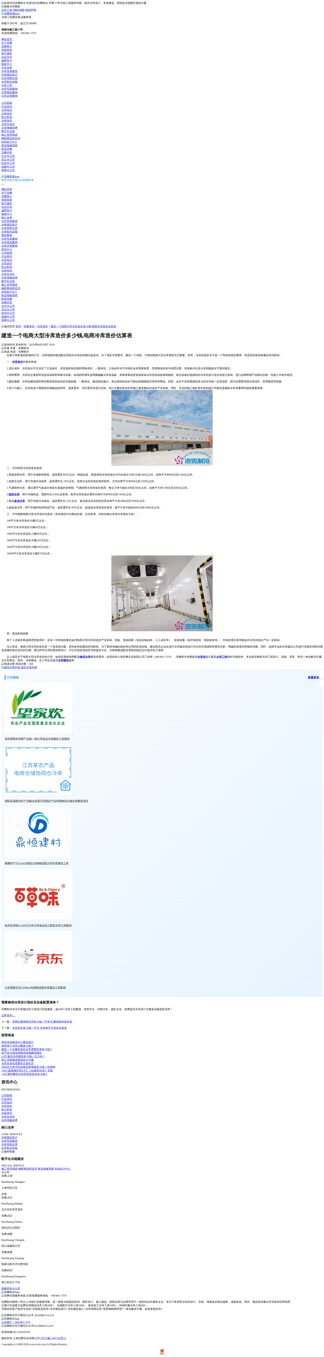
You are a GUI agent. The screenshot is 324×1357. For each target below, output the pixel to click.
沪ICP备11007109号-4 (53, 1338)
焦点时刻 (6, 117)
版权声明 (30, 10)
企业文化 (6, 57)
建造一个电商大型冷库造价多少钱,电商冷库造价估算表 (83, 326)
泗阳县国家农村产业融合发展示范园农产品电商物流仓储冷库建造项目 (46, 801)
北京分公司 (8, 156)
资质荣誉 (6, 50)
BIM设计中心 (9, 142)
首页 (18, 326)
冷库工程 (6, 10)
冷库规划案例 (9, 92)
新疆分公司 (8, 170)
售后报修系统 (9, 145)
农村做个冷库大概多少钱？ (17, 1045)
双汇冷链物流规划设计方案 (17, 1059)
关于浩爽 (6, 42)
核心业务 (6, 217)
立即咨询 (8, 1015)
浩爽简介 (6, 46)
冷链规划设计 (9, 74)
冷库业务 (6, 67)
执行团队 (6, 53)
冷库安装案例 (9, 88)
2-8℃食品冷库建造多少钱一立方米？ (23, 1056)
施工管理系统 (9, 134)
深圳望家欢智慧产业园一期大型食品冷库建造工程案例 (37, 738)
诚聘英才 (6, 60)
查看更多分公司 (10, 1288)
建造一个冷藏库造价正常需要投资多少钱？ (27, 1049)
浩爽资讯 (29, 326)
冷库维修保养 (9, 127)
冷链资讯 (6, 120)
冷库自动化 (8, 124)
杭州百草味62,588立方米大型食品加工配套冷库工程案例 (38, 925)
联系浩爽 (6, 149)
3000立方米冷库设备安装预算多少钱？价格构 (28, 1067)
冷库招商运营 (9, 78)
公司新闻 (6, 103)
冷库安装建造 (9, 71)
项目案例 (6, 235)
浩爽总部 (6, 152)
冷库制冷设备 (9, 81)
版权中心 (6, 64)
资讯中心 (6, 99)
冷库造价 (6, 113)
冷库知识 (6, 110)
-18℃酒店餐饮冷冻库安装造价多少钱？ (24, 1074)
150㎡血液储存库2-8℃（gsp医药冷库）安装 (27, 1070)
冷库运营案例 (9, 96)
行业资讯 (6, 106)
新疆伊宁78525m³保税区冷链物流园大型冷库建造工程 (37, 863)
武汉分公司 (8, 159)
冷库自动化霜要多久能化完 (17, 1063)
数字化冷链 (8, 131)
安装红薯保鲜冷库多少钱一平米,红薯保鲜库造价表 (42, 1021)
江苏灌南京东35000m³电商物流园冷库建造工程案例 (35, 987)
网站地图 (18, 10)
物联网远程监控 (10, 138)
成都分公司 (8, 166)
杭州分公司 (8, 163)
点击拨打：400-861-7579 (15, 1322)
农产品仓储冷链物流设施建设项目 (21, 1052)
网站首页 (6, 39)
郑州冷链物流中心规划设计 (17, 1042)
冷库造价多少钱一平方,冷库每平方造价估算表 (39, 1027)
